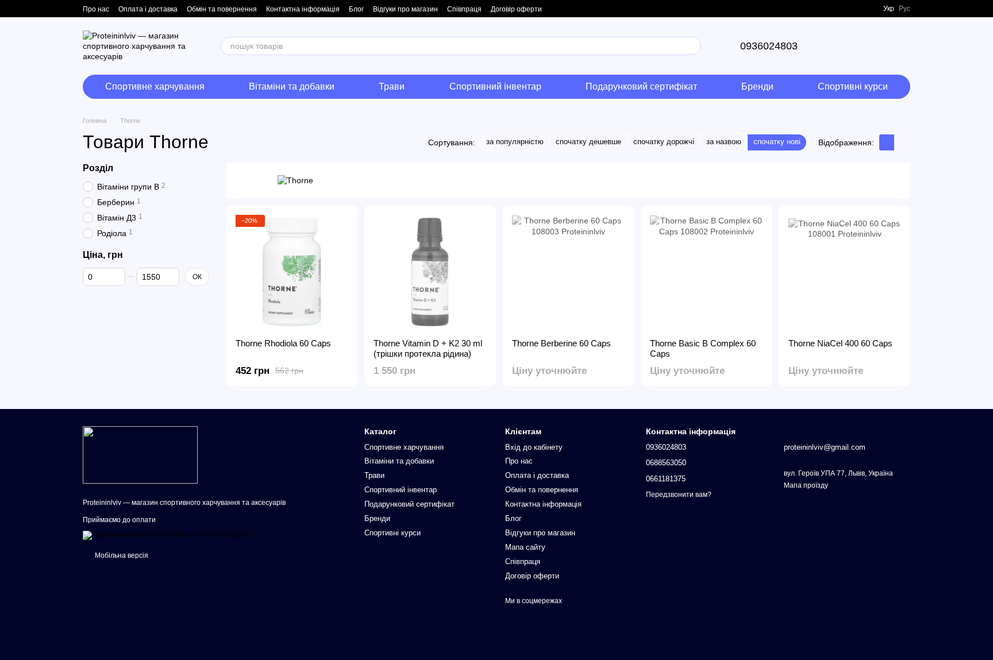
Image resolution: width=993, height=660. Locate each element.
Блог (356, 9)
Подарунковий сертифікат (641, 86)
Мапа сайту (525, 547)
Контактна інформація (303, 9)
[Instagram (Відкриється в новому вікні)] (853, 8)
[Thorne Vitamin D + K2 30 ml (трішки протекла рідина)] (430, 272)
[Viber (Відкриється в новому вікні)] (867, 8)
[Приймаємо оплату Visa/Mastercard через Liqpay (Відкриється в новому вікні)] (167, 535)
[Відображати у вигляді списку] (902, 142)
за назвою (723, 141)
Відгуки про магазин (405, 9)
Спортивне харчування (155, 86)
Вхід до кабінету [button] (534, 447)
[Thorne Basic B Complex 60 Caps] (706, 272)
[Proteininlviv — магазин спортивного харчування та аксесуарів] (140, 454)
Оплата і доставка (148, 9)
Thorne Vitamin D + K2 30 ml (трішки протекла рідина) (428, 348)
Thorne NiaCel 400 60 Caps (840, 343)
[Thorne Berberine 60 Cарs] (568, 272)
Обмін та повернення (222, 9)
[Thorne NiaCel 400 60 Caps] (844, 272)
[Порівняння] (841, 46)
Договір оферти (516, 9)
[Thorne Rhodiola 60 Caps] (292, 272)
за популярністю (515, 141)
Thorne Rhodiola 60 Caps (283, 343)
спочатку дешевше (588, 141)
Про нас (96, 9)
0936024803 (769, 46)
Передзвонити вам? (678, 495)
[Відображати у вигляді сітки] (887, 142)
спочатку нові (776, 141)
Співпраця (464, 9)
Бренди (757, 86)
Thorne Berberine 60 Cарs (561, 343)
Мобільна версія (120, 555)
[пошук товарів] (692, 46)
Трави (392, 86)
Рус (904, 8)
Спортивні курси (853, 86)
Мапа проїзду (806, 485)
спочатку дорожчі (663, 141)
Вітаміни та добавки (291, 86)
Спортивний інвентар (495, 86)
